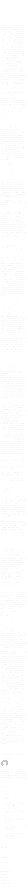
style (13, 852)
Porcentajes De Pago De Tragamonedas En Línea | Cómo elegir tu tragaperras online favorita (20, 775)
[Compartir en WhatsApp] (7, 749)
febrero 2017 (5, 877)
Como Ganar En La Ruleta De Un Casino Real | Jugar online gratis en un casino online (15, 805)
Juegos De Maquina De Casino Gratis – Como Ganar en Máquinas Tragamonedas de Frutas (13, 202)
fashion (9, 852)
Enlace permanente (17, 756)
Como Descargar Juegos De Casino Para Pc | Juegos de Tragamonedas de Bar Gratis (7, 775)
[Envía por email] (15, 749)
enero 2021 (4, 871)
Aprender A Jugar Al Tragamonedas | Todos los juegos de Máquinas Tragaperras (16, 827)
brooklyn (4, 852)
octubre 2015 (5, 883)
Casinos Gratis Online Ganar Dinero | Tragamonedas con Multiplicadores (15, 835)
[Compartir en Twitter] (12, 749)
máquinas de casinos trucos (18, 484)
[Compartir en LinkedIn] (21, 749)
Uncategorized (5, 862)
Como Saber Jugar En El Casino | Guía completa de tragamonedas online (14, 819)
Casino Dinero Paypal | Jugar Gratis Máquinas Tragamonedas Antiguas (15, 812)
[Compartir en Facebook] (9, 749)
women (17, 852)
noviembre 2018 (6, 874)
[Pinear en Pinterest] (18, 749)
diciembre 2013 (5, 886)
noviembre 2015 (6, 880)
